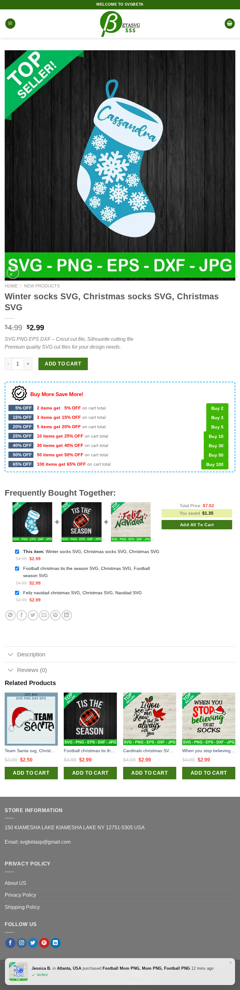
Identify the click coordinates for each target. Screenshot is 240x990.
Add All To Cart (197, 524)
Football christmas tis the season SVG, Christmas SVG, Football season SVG (86, 572)
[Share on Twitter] (33, 615)
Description (31, 654)
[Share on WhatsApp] (10, 615)
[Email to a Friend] (44, 615)
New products (42, 286)
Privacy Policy (20, 895)
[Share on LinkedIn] (67, 615)
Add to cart (63, 363)
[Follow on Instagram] (22, 943)
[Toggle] (11, 655)
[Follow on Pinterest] (44, 943)
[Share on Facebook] (22, 615)
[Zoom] (13, 273)
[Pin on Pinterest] (55, 615)
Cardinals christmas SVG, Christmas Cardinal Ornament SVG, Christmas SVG (149, 750)
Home (11, 286)
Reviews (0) (32, 670)
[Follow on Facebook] (10, 943)
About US (15, 883)
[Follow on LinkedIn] (55, 943)
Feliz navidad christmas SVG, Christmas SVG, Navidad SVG (82, 592)
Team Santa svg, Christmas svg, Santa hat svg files (31, 750)
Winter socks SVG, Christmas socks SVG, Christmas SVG (91, 551)
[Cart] (230, 23)
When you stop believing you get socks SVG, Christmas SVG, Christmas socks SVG (208, 750)
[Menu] (10, 23)
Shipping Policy (22, 907)
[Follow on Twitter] (33, 943)
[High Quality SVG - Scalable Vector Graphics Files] (120, 23)
